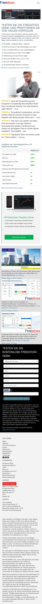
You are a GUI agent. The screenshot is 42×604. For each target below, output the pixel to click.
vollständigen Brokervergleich (14, 188)
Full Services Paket (8, 488)
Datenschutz (6, 473)
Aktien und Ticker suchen (10, 486)
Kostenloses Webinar (9, 465)
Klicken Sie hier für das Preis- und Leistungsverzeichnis (19, 556)
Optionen (5, 443)
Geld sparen (6, 449)
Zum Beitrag (19, 275)
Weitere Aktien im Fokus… (9, 343)
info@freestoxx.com (8, 490)
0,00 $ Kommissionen (9, 445)
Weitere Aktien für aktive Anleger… (12, 278)
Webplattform (6, 453)
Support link (6, 496)
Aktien (4, 441)
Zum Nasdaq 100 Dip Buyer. (21, 340)
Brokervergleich (7, 451)
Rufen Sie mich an (8, 492)
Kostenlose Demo (7, 463)
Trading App (6, 455)
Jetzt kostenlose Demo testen (17, 399)
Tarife (4, 467)
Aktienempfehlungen (8, 477)
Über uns (5, 469)
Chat (3, 494)
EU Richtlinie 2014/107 (9, 471)
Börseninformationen (8, 475)
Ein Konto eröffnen (9, 484)
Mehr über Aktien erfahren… (10, 311)
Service (4, 447)
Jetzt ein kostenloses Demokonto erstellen (17, 68)
